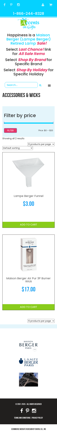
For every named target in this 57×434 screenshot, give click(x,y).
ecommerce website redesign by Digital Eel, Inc (28, 429)
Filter (10, 130)
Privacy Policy (37, 417)
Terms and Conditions (22, 417)
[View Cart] (51, 5)
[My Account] (43, 5)
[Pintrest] (11, 5)
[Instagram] (18, 5)
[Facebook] (4, 5)
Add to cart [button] (28, 224)
